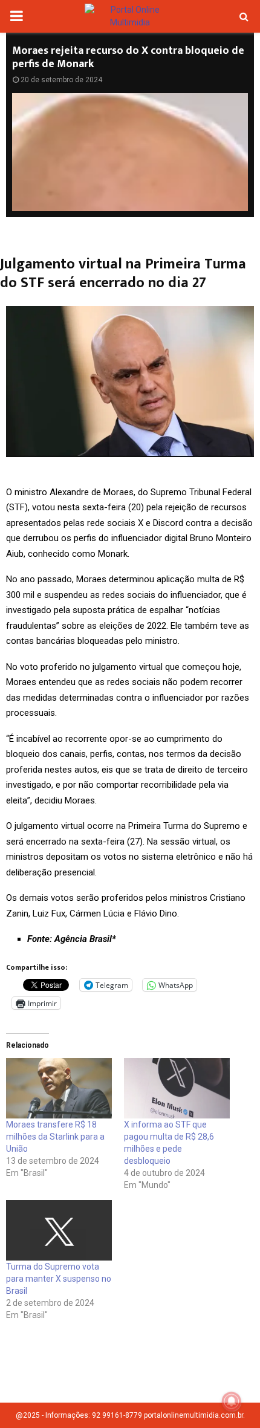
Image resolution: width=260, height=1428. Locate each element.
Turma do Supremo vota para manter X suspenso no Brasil (58, 1279)
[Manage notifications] (231, 1401)
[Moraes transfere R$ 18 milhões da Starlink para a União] (59, 1088)
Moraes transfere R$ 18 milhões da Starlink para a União (55, 1137)
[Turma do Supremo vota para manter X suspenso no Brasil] (59, 1230)
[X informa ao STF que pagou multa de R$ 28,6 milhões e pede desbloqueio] (177, 1088)
